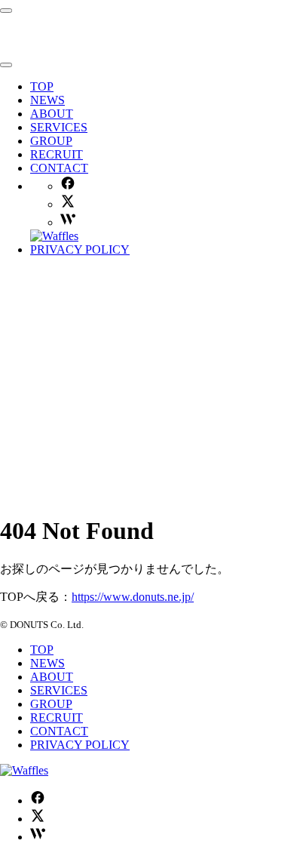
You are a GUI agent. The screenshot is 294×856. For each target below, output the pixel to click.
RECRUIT (56, 154)
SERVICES (58, 127)
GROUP (51, 140)
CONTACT (59, 168)
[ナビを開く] (6, 10)
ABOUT (51, 113)
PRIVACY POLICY (80, 249)
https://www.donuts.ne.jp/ (133, 596)
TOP (42, 86)
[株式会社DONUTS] (86, 47)
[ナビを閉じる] (6, 65)
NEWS (47, 100)
